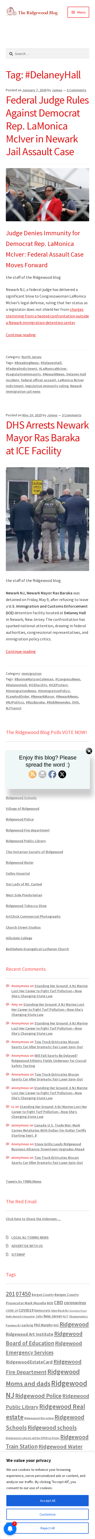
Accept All (47, 1500)
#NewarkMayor (42, 696)
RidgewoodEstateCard (29, 1362)
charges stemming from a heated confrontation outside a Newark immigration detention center (47, 316)
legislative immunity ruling (46, 386)
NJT (65, 1316)
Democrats (42, 1310)
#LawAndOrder (17, 696)
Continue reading (21, 334)
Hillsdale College (19, 938)
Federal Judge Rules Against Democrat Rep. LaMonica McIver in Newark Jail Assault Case (47, 125)
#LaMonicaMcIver (52, 368)
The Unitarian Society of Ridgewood (34, 851)
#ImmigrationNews (21, 690)
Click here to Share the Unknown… (33, 1218)
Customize (48, 1514)
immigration (32, 673)
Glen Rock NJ (60, 1310)
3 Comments (76, 90)
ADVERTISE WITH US (27, 1245)
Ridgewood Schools (21, 797)
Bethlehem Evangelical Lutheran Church (37, 949)
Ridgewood (74, 1324)
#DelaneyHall (51, 362)
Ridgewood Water (19, 862)
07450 (23, 1293)
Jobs (39, 1316)
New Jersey (53, 1316)
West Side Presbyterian (24, 895)
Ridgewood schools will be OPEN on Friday (33, 1438)
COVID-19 (12, 1310)
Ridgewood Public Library (26, 841)
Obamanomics (78, 1316)
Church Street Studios (23, 927)
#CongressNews (67, 679)
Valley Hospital (18, 873)
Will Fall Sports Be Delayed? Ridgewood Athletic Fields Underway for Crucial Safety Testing (48, 1060)
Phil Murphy (43, 1325)
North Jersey (32, 357)
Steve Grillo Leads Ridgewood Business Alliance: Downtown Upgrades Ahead (47, 1146)
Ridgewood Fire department (28, 830)
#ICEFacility (38, 685)
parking (27, 1325)
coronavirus (75, 1303)
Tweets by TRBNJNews (24, 1181)
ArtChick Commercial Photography (33, 916)
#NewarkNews (54, 374)
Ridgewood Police (20, 819)
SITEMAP (18, 1254)
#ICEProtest (58, 685)
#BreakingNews (26, 362)
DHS (75, 702)
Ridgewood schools (52, 1427)
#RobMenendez (58, 702)
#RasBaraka (35, 702)
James (57, 90)
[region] (47, 1495)
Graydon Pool (78, 1310)
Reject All (48, 1528)
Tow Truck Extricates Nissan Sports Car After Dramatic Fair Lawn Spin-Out (47, 1044)
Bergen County (43, 1295)
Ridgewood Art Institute (29, 1334)
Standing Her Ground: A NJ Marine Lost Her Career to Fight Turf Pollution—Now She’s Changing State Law (49, 991)
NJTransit (14, 708)
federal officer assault (38, 380)
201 (10, 1293)
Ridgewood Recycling (39, 1418)
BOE (50, 1303)
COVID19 (25, 1310)
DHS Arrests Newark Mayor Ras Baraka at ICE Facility (47, 437)
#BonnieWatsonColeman (33, 679)
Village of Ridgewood (22, 808)
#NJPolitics (15, 702)
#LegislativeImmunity (23, 374)
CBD (58, 1302)
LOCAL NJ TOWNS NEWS (30, 1237)
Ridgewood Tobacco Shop (26, 905)
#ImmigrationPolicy (54, 690)
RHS (56, 1325)
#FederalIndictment (21, 368)
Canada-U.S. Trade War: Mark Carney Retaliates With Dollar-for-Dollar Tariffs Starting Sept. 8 (48, 1130)
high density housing (20, 1316)
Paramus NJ (13, 1325)
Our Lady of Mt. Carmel (24, 884)
